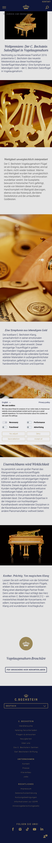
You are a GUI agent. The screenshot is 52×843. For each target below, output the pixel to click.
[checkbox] (4, 422)
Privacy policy (44, 402)
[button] (6, 402)
